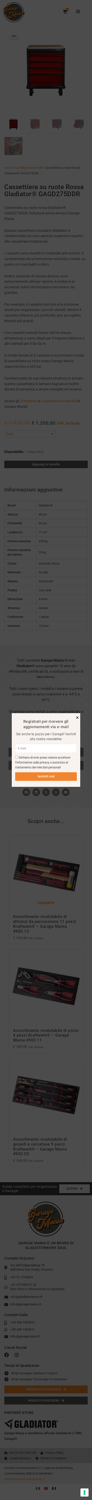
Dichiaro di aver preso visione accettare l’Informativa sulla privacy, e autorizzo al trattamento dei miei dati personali (42, 762)
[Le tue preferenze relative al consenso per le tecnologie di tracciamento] (84, 1492)
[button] (77, 717)
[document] (46, 750)
